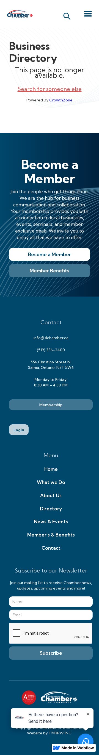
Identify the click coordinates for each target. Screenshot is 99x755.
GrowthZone (61, 100)
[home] (18, 14)
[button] (88, 14)
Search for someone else (50, 88)
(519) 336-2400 (51, 349)
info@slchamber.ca (51, 337)
